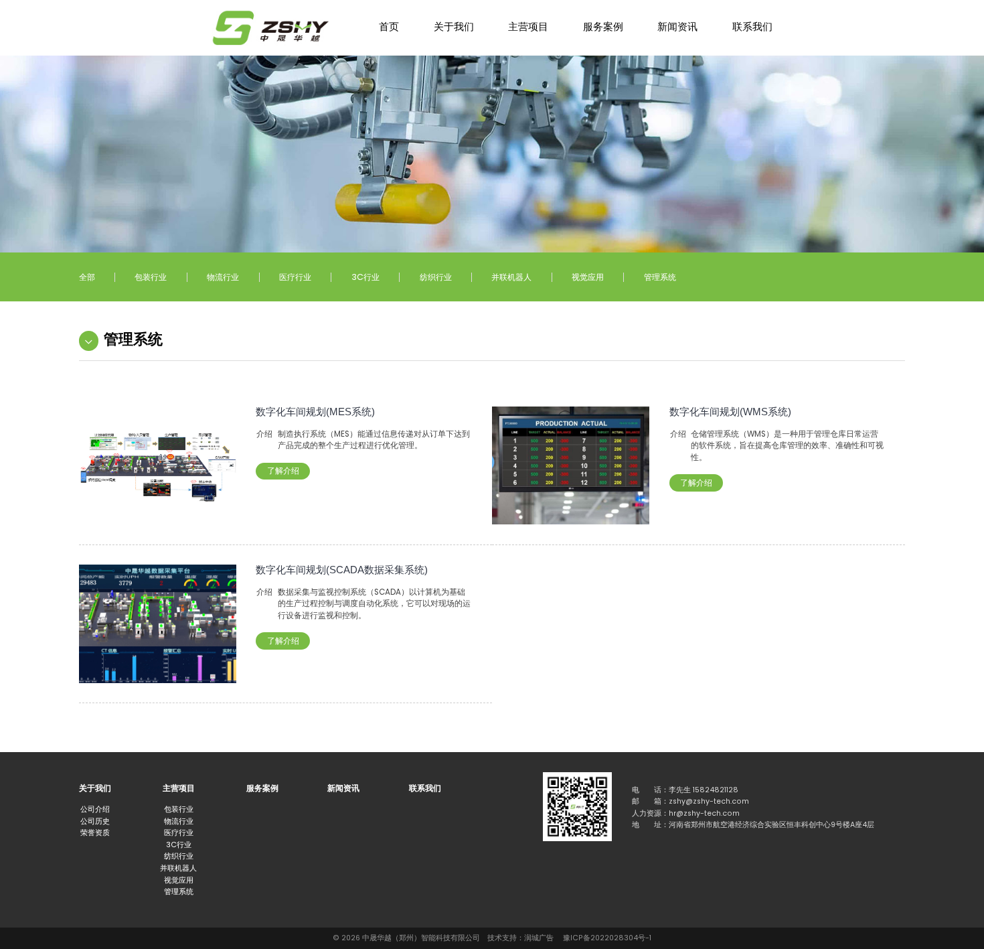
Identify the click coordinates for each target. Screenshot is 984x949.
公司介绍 (95, 809)
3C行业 (365, 277)
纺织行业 (436, 277)
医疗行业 (295, 277)
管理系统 (660, 277)
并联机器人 (511, 277)
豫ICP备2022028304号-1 (607, 938)
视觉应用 (588, 277)
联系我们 (752, 26)
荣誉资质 (95, 833)
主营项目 (528, 26)
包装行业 (151, 277)
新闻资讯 (677, 26)
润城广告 (539, 938)
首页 (389, 26)
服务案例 (603, 26)
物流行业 (223, 277)
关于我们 (454, 26)
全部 (87, 277)
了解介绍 (283, 470)
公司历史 (95, 821)
